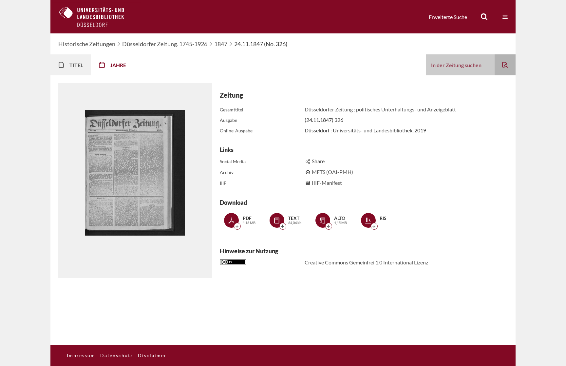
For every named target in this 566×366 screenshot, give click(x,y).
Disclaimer (152, 355)
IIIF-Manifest (327, 183)
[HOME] (96, 16)
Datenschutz (116, 355)
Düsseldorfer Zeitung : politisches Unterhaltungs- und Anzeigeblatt (380, 109)
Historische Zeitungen (86, 44)
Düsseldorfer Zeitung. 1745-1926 (164, 44)
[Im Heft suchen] (505, 64)
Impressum (81, 355)
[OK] (484, 16)
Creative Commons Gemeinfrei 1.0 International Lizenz (366, 262)
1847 (220, 44)
